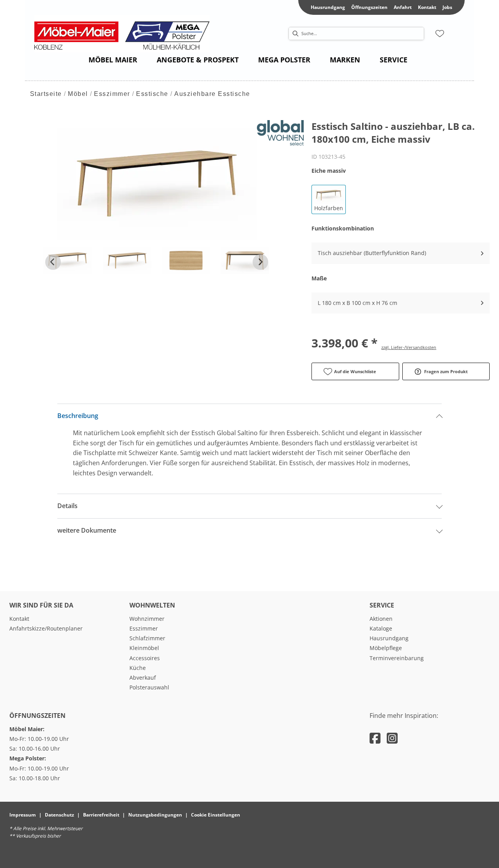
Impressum (22, 814)
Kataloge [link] (381, 628)
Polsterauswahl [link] (149, 687)
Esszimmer (112, 93)
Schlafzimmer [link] (147, 638)
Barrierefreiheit (101, 814)
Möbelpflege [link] (386, 648)
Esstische (152, 93)
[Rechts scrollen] (260, 262)
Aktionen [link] (381, 618)
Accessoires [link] (144, 658)
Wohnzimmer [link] (147, 618)
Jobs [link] (447, 7)
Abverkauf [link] (142, 677)
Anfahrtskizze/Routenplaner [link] (46, 628)
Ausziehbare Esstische (212, 93)
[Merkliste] (440, 33)
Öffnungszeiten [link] (369, 7)
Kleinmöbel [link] (144, 648)
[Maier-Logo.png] (125, 33)
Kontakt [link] (427, 7)
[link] (112, 59)
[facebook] (375, 738)
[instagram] (392, 738)
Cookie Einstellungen (215, 814)
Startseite (46, 93)
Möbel (78, 93)
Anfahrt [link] (403, 7)
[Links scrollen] (53, 262)
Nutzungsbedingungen (155, 814)
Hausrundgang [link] (328, 7)
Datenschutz (59, 814)
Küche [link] (137, 667)
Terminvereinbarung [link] (397, 658)
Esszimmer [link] (143, 628)
